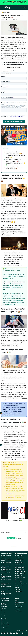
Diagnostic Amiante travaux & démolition (20, 566)
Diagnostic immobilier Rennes (6, 587)
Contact (3, 610)
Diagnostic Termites (19, 569)
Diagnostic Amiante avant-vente (19, 560)
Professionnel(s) (5, 625)
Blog (2, 620)
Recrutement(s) (4, 622)
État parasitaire (18, 591)
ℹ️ (1, 445)
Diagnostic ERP (18, 581)
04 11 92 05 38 (4, 606)
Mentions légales (19, 604)
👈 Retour (14, 547)
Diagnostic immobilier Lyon (6, 563)
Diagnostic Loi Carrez (20, 577)
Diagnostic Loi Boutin (20, 579)
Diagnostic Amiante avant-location (19, 563)
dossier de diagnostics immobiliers (15, 431)
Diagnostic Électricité (20, 573)
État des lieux (18, 589)
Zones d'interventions (6, 613)
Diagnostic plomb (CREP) (20, 571)
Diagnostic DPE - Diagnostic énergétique (20, 556)
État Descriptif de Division (19, 586)
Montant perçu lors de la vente (14, 163)
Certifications (18, 611)
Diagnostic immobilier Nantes (6, 590)
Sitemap (3, 615)
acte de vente (23, 202)
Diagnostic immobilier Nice (6, 573)
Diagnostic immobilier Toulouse (6, 577)
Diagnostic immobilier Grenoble (6, 594)
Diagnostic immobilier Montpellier (6, 570)
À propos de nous (5, 627)
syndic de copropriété (16, 446)
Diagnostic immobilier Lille (6, 580)
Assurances (17, 608)
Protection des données (20, 602)
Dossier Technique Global (21, 584)
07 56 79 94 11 (4, 608)
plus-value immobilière (11, 455)
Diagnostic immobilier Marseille (6, 560)
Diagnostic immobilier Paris (6, 556)
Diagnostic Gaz (18, 575)
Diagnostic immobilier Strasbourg (6, 584)
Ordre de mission (19, 606)
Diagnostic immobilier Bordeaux (6, 566)
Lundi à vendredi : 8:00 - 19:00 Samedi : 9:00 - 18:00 (5, 602)
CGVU (16, 600)
